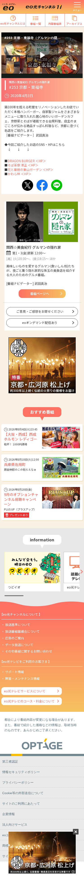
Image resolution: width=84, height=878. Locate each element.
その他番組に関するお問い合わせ (28, 651)
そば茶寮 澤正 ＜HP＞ (23, 165)
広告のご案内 (14, 638)
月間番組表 (55, 24)
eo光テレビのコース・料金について (29, 701)
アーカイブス (74, 24)
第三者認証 (10, 761)
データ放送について (19, 644)
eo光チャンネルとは (12, 23)
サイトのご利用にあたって (21, 803)
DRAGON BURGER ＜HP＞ (27, 161)
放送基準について (17, 624)
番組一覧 (35, 24)
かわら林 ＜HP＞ (19, 174)
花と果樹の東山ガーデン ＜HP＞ (30, 169)
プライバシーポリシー (18, 782)
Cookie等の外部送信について (22, 793)
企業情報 (8, 814)
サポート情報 (14, 672)
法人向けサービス (14, 824)
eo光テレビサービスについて (24, 691)
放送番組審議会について (22, 631)
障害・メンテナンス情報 (22, 678)
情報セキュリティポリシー (21, 772)
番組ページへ (39, 293)
